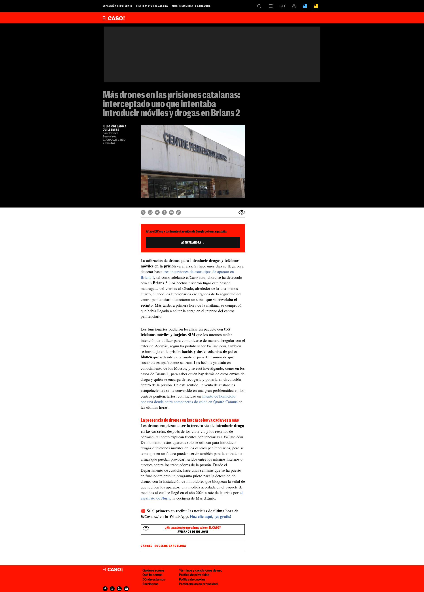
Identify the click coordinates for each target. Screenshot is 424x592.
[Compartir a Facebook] (105, 588)
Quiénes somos (153, 570)
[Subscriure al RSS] (119, 588)
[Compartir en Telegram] (157, 212)
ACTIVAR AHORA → (193, 242)
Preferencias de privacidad (198, 584)
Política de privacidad (194, 575)
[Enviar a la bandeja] (241, 212)
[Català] (282, 6)
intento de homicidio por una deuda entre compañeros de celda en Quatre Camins (189, 398)
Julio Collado (113, 126)
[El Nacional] (315, 6)
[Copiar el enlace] (178, 212)
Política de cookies (192, 579)
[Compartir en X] (143, 212)
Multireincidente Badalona (191, 5)
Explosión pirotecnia (117, 5)
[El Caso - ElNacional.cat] (113, 570)
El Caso (114, 17)
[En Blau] (304, 6)
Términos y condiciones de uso (200, 570)
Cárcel (146, 546)
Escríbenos (150, 584)
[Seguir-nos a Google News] (126, 588)
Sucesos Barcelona (170, 546)
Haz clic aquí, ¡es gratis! (210, 516)
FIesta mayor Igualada (152, 5)
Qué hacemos (152, 575)
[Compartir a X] (112, 588)
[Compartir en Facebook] (164, 212)
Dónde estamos (153, 579)
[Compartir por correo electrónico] (171, 212)
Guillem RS (111, 129)
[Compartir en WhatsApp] (150, 212)
